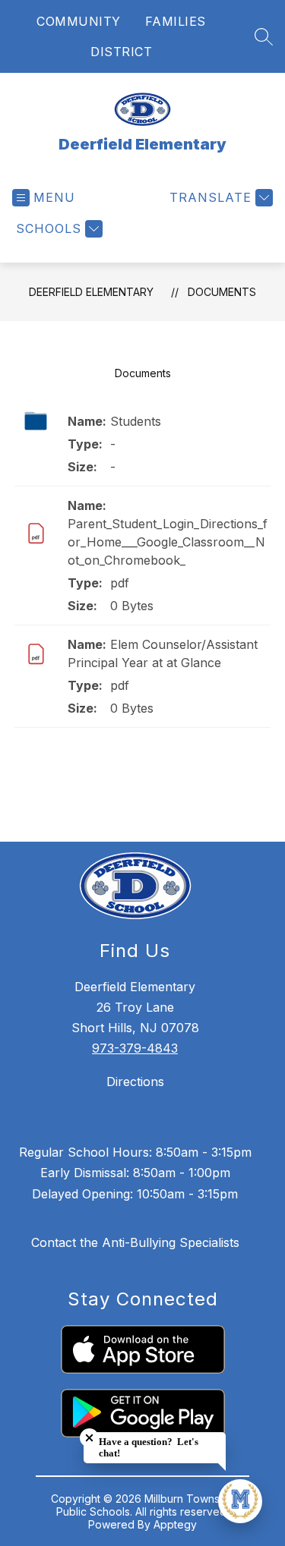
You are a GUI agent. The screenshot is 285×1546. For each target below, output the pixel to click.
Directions (135, 1081)
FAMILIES (175, 21)
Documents (222, 291)
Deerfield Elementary (91, 291)
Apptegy (175, 1524)
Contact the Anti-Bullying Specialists (135, 1242)
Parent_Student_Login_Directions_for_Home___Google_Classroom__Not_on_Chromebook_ (168, 542)
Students (135, 421)
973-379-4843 (135, 1048)
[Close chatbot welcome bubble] (89, 1437)
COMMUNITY (78, 21)
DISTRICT (121, 51)
